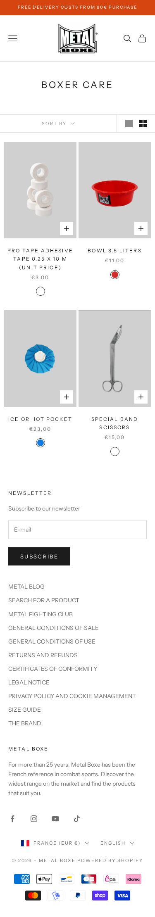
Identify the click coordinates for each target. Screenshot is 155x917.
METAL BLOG (26, 586)
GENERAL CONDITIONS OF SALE (53, 628)
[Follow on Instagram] (34, 819)
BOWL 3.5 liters (114, 250)
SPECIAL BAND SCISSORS (114, 423)
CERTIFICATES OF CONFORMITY (52, 668)
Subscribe (39, 556)
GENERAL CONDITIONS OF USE (51, 641)
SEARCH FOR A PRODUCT (43, 600)
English (113, 843)
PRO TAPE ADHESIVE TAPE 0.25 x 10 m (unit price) (40, 259)
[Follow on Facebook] (12, 819)
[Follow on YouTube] (55, 819)
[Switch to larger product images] (129, 123)
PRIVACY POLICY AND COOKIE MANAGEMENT (72, 696)
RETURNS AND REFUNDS (43, 655)
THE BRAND (24, 723)
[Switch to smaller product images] (143, 123)
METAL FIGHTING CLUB (40, 614)
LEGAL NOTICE (29, 682)
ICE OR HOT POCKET (40, 419)
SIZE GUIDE (24, 709)
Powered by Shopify (110, 860)
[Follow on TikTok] (77, 819)
